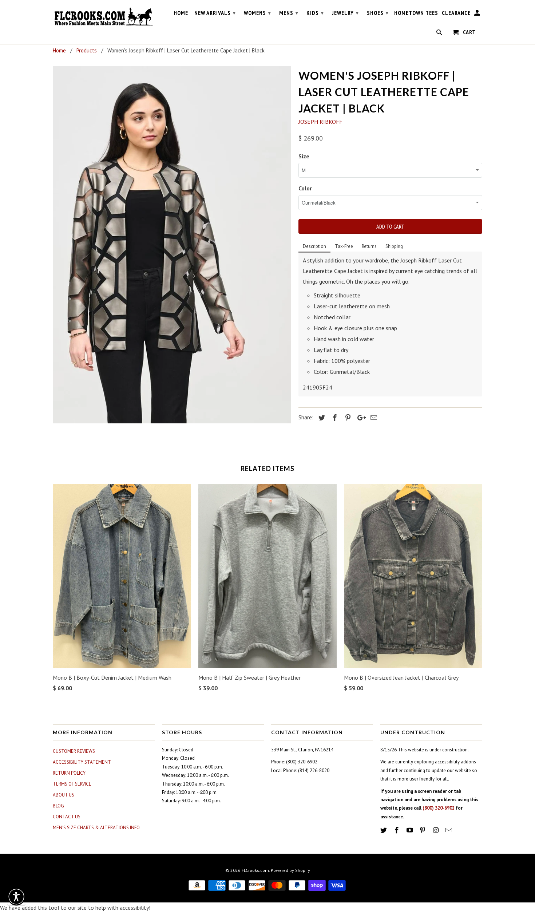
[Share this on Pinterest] (347, 418)
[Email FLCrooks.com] (449, 830)
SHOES (378, 12)
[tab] (314, 247)
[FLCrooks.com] (104, 16)
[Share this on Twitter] (320, 418)
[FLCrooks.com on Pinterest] (423, 830)
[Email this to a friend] (373, 418)
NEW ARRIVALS (215, 12)
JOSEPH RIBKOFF (320, 121)
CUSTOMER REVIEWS (74, 751)
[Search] (439, 34)
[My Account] (477, 14)
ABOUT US (63, 795)
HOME (181, 12)
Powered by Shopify (290, 870)
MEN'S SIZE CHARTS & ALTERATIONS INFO (96, 828)
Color (305, 188)
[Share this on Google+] (359, 418)
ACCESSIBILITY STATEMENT (82, 762)
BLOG (58, 806)
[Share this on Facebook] (334, 418)
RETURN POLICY (69, 773)
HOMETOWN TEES (416, 12)
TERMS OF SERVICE (72, 784)
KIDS (315, 12)
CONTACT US (66, 817)
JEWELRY (345, 12)
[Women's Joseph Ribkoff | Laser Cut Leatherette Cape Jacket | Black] (172, 244)
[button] (16, 897)
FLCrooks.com (255, 870)
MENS (288, 12)
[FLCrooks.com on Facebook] (397, 830)
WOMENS (257, 12)
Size (303, 156)
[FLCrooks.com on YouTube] (411, 830)
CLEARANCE (456, 12)
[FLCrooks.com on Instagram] (436, 830)
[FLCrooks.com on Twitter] (384, 830)
